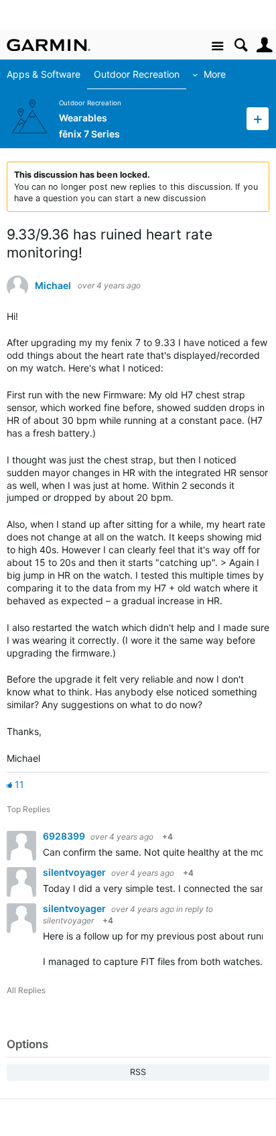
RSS (138, 1072)
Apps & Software (43, 74)
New (258, 118)
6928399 (65, 836)
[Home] (48, 45)
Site (217, 46)
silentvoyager (75, 872)
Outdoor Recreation (137, 74)
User (264, 45)
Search (241, 45)
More (215, 74)
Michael (53, 285)
